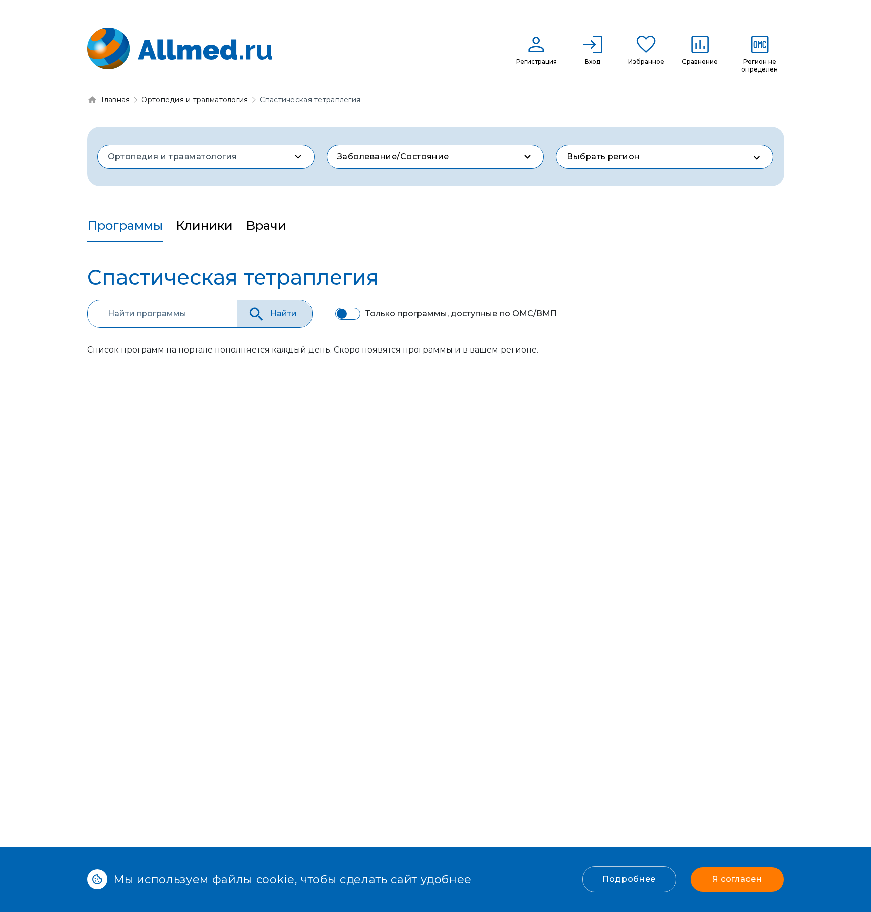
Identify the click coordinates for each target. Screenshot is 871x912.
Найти (283, 313)
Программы (125, 225)
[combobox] (206, 157)
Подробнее (629, 879)
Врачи (266, 225)
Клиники (204, 225)
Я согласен (737, 879)
